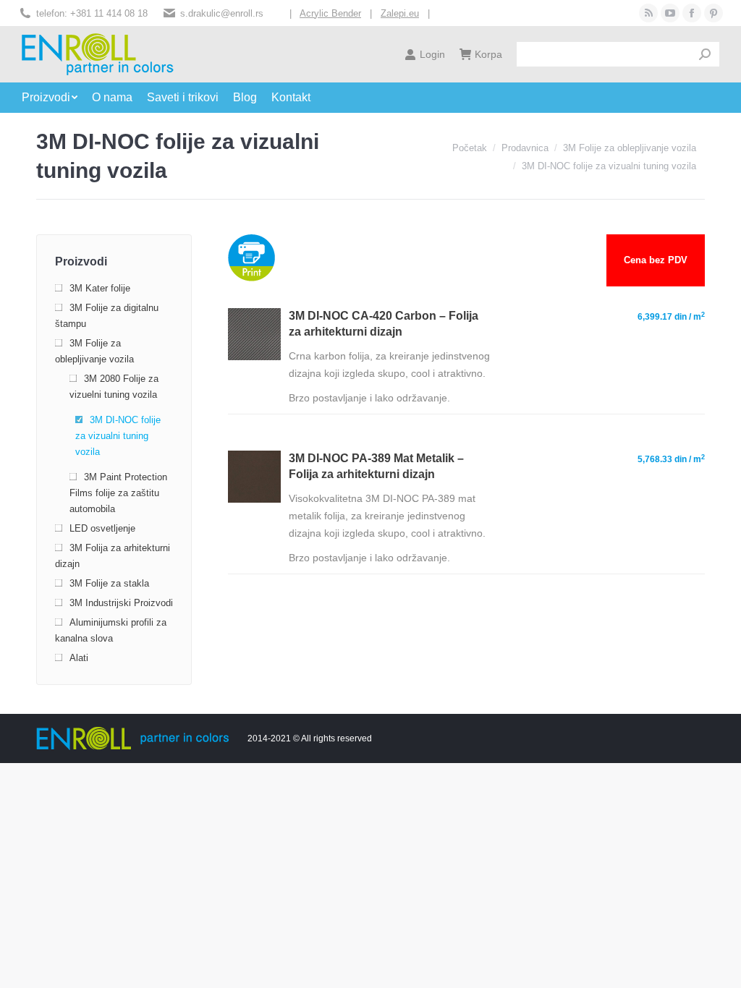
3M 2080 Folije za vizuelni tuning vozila (113, 386)
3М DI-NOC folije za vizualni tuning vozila (118, 435)
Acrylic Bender (330, 13)
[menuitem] (57, 98)
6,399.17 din (671, 317)
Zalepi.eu (400, 13)
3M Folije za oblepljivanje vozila (94, 351)
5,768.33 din (671, 459)
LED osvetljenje (102, 528)
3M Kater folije (99, 288)
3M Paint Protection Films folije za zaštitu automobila (118, 493)
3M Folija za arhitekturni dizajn (112, 555)
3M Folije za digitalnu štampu (106, 315)
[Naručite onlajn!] (254, 356)
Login (432, 54)
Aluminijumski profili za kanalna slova (110, 630)
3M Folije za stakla (109, 583)
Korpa (488, 54)
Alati (78, 657)
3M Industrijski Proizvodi (121, 602)
